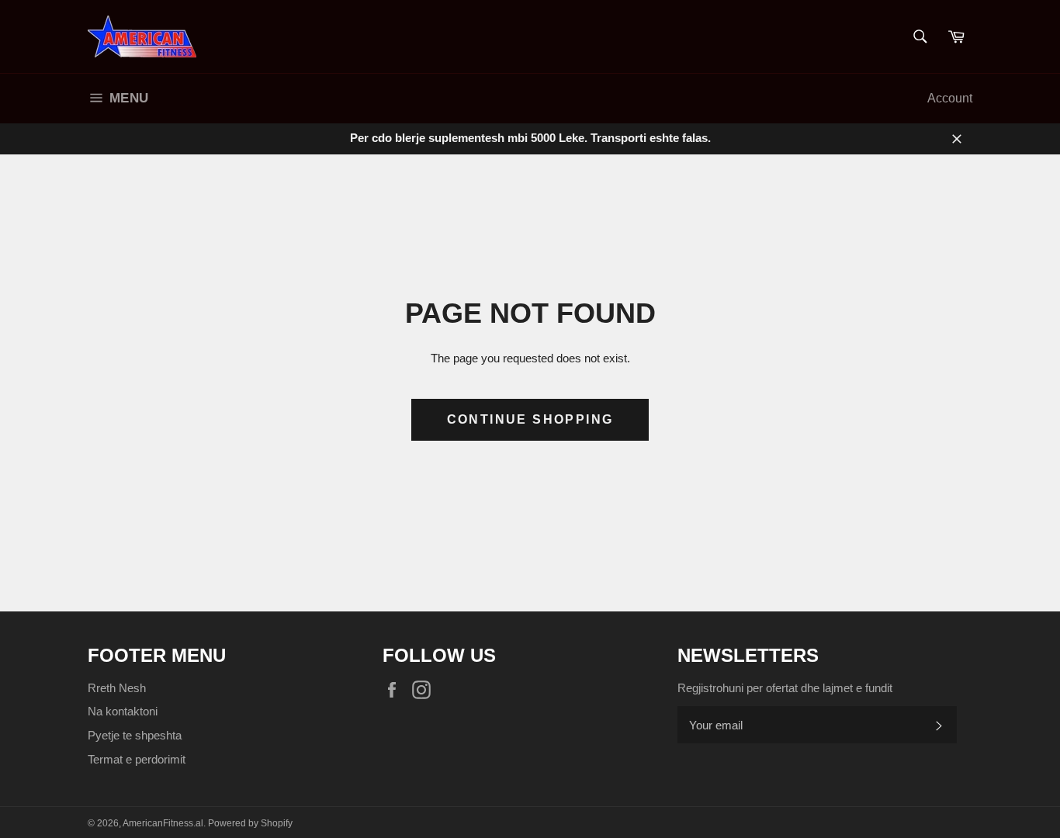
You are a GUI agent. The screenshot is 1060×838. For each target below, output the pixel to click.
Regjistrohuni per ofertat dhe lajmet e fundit (784, 687)
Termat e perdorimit (136, 759)
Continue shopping (530, 419)
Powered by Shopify (250, 823)
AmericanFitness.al (163, 823)
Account (949, 98)
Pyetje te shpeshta (135, 735)
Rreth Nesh (117, 687)
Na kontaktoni (123, 711)
